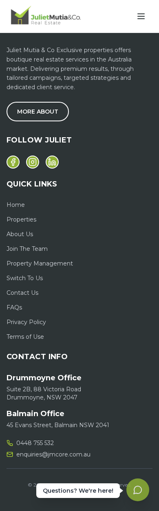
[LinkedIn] (52, 162)
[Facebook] (13, 162)
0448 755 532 (35, 443)
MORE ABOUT (37, 111)
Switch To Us (25, 278)
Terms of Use (25, 336)
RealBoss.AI (95, 494)
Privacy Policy (26, 322)
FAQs (14, 307)
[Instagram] (32, 162)
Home (16, 204)
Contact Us (22, 292)
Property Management (40, 263)
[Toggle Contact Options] (137, 489)
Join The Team (27, 248)
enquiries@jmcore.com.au (53, 454)
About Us (20, 234)
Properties (21, 219)
